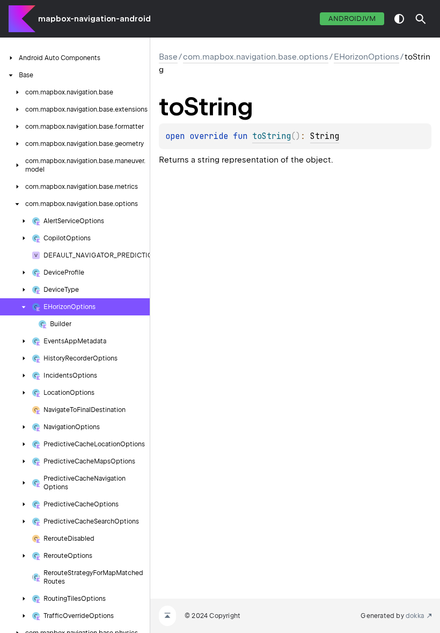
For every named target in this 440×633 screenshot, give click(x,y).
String (324, 136)
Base (168, 57)
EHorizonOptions (366, 57)
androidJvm (352, 18)
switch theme (399, 19)
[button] (420, 19)
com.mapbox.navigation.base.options (255, 57)
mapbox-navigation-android (94, 19)
